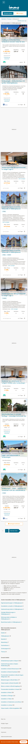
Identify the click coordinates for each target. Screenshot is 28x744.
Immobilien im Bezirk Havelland (9, 672)
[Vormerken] (25, 27)
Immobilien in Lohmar (6, 705)
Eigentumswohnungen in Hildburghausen (11, 603)
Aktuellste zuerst (21, 20)
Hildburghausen (5, 636)
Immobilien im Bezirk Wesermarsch (10, 668)
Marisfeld (3, 639)
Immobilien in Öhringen (7, 695)
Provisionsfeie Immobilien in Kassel (10, 689)
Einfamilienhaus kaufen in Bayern (9, 660)
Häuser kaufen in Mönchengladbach (10, 708)
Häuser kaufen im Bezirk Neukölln (9, 683)
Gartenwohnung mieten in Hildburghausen (12, 609)
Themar (3, 651)
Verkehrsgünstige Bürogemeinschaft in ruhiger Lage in (14, 168)
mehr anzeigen (21, 178)
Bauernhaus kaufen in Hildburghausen (11, 622)
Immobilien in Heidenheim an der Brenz (11, 702)
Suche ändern (8, 13)
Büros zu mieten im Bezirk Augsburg (10, 686)
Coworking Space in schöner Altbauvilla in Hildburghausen (11, 208)
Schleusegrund (5, 648)
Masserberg (4, 642)
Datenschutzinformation (6, 736)
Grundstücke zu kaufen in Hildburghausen (11, 606)
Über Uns (3, 719)
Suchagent (20, 13)
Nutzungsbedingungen (6, 727)
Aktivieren (23, 741)
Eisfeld (3, 633)
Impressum (3, 732)
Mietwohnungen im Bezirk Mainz (9, 680)
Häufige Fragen (4, 723)
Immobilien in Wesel (6, 692)
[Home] (14, 8)
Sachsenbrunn (5, 645)
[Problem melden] (24, 62)
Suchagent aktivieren (15, 523)
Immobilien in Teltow (6, 698)
